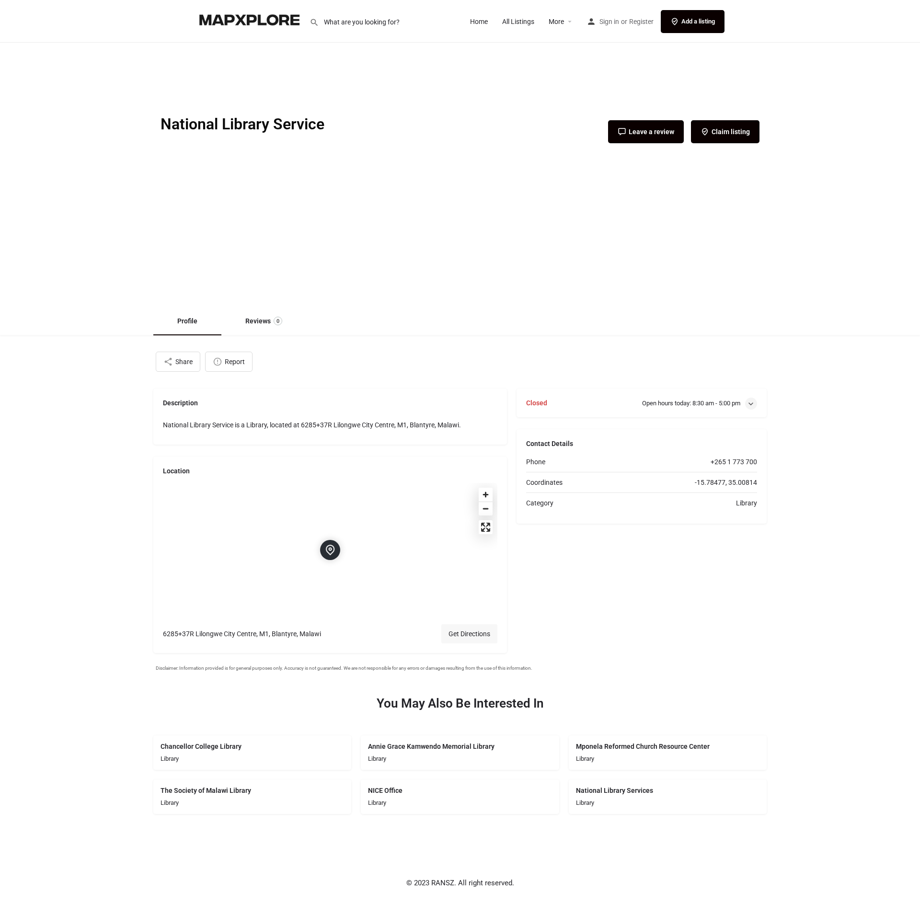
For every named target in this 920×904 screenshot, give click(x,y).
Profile (187, 321)
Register (641, 21)
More (556, 21)
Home (479, 21)
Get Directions (469, 634)
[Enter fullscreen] (486, 527)
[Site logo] (250, 20)
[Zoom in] (486, 495)
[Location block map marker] (330, 550)
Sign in (609, 21)
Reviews (262, 321)
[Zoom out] (486, 508)
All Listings (518, 21)
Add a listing (698, 21)
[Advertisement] (460, 234)
